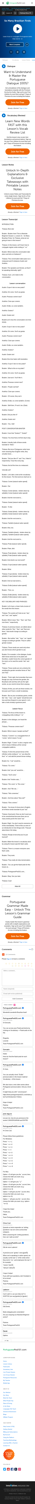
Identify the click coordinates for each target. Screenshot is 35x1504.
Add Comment (17, 999)
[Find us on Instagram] (19, 1469)
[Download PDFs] (24, 52)
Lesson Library (5, 8)
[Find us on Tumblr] (15, 1469)
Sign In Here (23, 108)
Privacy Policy (13, 1493)
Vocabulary (15, 60)
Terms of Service (25, 1498)
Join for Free (17, 102)
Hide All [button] (17, 886)
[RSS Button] (3, 954)
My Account (6, 1434)
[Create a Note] (17, 52)
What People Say (8, 1400)
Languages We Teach (9, 1409)
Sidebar (25, 13)
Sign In (9, 959)
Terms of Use (22, 1493)
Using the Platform (8, 1437)
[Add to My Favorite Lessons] (11, 52)
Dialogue (5, 60)
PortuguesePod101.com (24, 1490)
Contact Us (6, 1445)
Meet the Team (7, 1398)
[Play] (4, 115)
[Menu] (3, 3)
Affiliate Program (8, 1417)
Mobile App (6, 1383)
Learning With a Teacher (10, 1443)
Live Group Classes (9, 1375)
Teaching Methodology (10, 1440)
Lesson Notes (26, 60)
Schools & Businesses (9, 1411)
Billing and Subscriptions (10, 1432)
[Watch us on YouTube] (8, 1469)
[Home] (16, 4)
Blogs (4, 1414)
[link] (3, 13)
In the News (6, 1406)
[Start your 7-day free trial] (9, 1454)
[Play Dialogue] (4, 66)
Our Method (6, 1392)
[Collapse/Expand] (17, 949)
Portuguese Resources (10, 1377)
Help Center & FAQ (8, 1426)
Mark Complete (14, 44)
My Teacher (6, 1380)
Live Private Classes (9, 1372)
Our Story (6, 1395)
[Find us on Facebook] (12, 1469)
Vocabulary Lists (8, 1369)
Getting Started (7, 1429)
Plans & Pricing (7, 1403)
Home (5, 1361)
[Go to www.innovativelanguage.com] (17, 1485)
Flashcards (6, 1366)
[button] (32, 3)
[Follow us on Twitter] (4, 1469)
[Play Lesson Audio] (17, 28)
